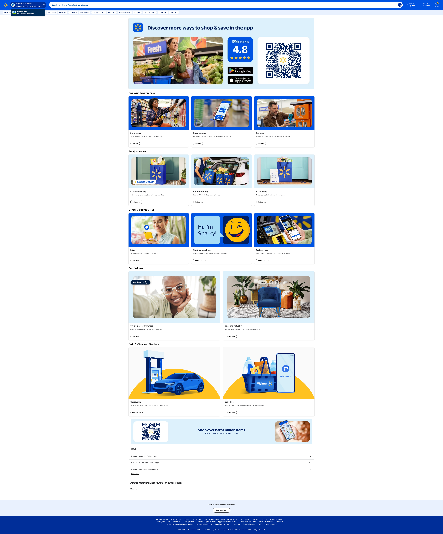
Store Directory (175, 519)
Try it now (135, 260)
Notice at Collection (266, 522)
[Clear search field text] (394, 5)
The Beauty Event (99, 12)
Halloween (52, 12)
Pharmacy (73, 12)
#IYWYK (260, 524)
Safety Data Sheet (163, 522)
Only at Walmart (149, 12)
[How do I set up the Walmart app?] (310, 456)
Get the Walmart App (277, 519)
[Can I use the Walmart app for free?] (310, 463)
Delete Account (271, 524)
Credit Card (163, 12)
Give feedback (222, 510)
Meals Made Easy (124, 12)
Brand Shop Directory (222, 524)
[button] (411, 5)
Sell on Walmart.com (211, 519)
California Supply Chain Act (206, 522)
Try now (135, 143)
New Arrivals (84, 12)
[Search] (400, 5)
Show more (135, 474)
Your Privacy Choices (229, 522)
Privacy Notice (189, 522)
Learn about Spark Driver (204, 524)
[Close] (42, 12)
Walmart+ (174, 12)
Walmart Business (249, 524)
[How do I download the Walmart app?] (310, 469)
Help (223, 519)
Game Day (111, 12)
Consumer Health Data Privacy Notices (180, 524)
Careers (186, 519)
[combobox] (226, 5)
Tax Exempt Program (259, 519)
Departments (9, 12)
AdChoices (279, 522)
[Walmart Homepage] (6, 5)
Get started (136, 202)
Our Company (196, 519)
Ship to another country (25, 14)
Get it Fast (62, 12)
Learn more (199, 260)
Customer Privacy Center (247, 522)
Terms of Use (176, 522)
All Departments (162, 519)
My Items (137, 12)
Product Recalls (232, 519)
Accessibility (245, 519)
